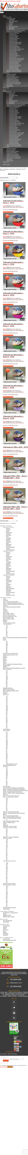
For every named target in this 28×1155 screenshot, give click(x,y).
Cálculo (11, 23)
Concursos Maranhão (14, 46)
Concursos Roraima (13, 63)
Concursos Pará (12, 51)
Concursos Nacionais (14, 33)
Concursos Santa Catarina (15, 65)
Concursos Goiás (13, 45)
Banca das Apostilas (9, 993)
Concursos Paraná (13, 54)
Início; (3, 972)
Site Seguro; (17, 973)
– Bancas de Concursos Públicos (13, 71)
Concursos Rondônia (14, 62)
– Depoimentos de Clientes (12, 79)
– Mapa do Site (9, 86)
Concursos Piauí (13, 57)
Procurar (5, 1057)
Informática (11, 27)
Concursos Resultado (23, 996)
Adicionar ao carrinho (8, 212)
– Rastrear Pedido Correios (12, 77)
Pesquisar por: (6, 1059)
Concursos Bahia (13, 39)
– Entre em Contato (10, 75)
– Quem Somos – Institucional (13, 83)
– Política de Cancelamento (12, 81)
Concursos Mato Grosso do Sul (16, 49)
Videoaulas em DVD (21, 169)
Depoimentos (24, 973)
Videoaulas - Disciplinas (9, 169)
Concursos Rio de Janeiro (15, 61)
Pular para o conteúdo (15, 1)
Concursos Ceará (13, 41)
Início (4, 15)
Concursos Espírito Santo (15, 43)
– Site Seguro (9, 85)
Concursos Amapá (13, 37)
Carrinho (5, 1062)
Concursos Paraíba (13, 53)
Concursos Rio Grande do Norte (16, 58)
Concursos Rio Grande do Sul (16, 59)
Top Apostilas (3, 996)
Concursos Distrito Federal (15, 42)
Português (11, 22)
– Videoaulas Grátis (10, 18)
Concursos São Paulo (14, 66)
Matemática (11, 19)
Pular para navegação (5, 1)
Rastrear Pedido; (9, 972)
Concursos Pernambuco (14, 55)
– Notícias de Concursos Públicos (14, 31)
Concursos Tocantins (14, 69)
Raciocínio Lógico (13, 21)
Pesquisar (6, 1060)
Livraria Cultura (4, 992)
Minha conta (6, 87)
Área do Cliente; (10, 973)
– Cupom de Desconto (11, 78)
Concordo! (10, 1066)
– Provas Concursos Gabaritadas (13, 70)
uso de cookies (3, 1066)
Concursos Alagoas (13, 35)
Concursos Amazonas (14, 38)
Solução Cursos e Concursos (15, 992)
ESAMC (17, 993)
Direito (10, 25)
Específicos (11, 29)
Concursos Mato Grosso (14, 47)
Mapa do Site (14, 974)
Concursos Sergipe (13, 67)
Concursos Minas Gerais (15, 50)
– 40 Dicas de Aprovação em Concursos (15, 30)
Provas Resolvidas (13, 26)
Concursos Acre (13, 34)
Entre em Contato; (17, 972)
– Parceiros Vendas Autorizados (13, 82)
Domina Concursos (12, 996)
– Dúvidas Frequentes (11, 74)
